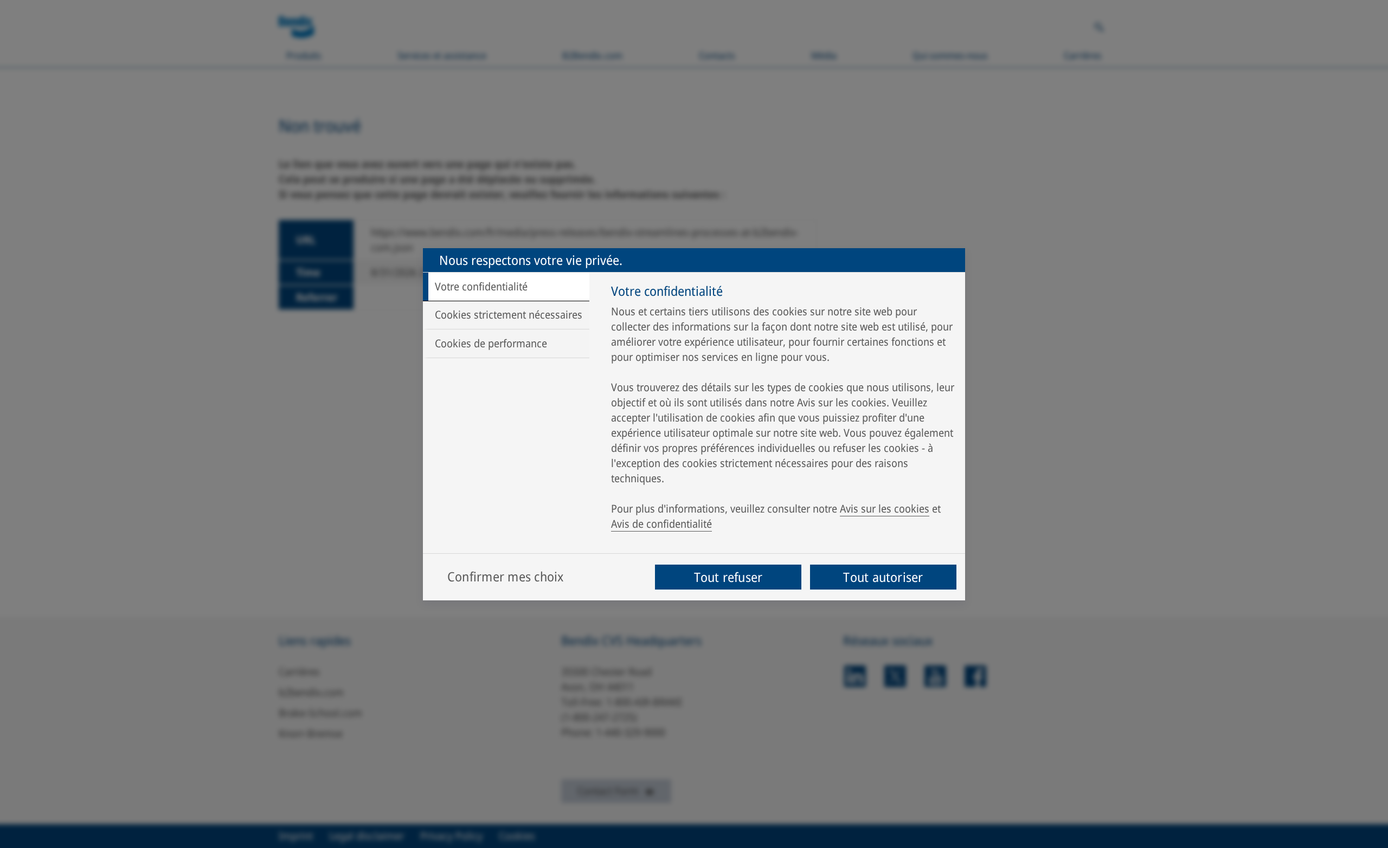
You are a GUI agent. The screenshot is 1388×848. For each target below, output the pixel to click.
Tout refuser (728, 577)
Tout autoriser (883, 577)
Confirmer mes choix (505, 576)
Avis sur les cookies (884, 508)
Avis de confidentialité (661, 523)
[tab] (506, 287)
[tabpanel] (783, 410)
